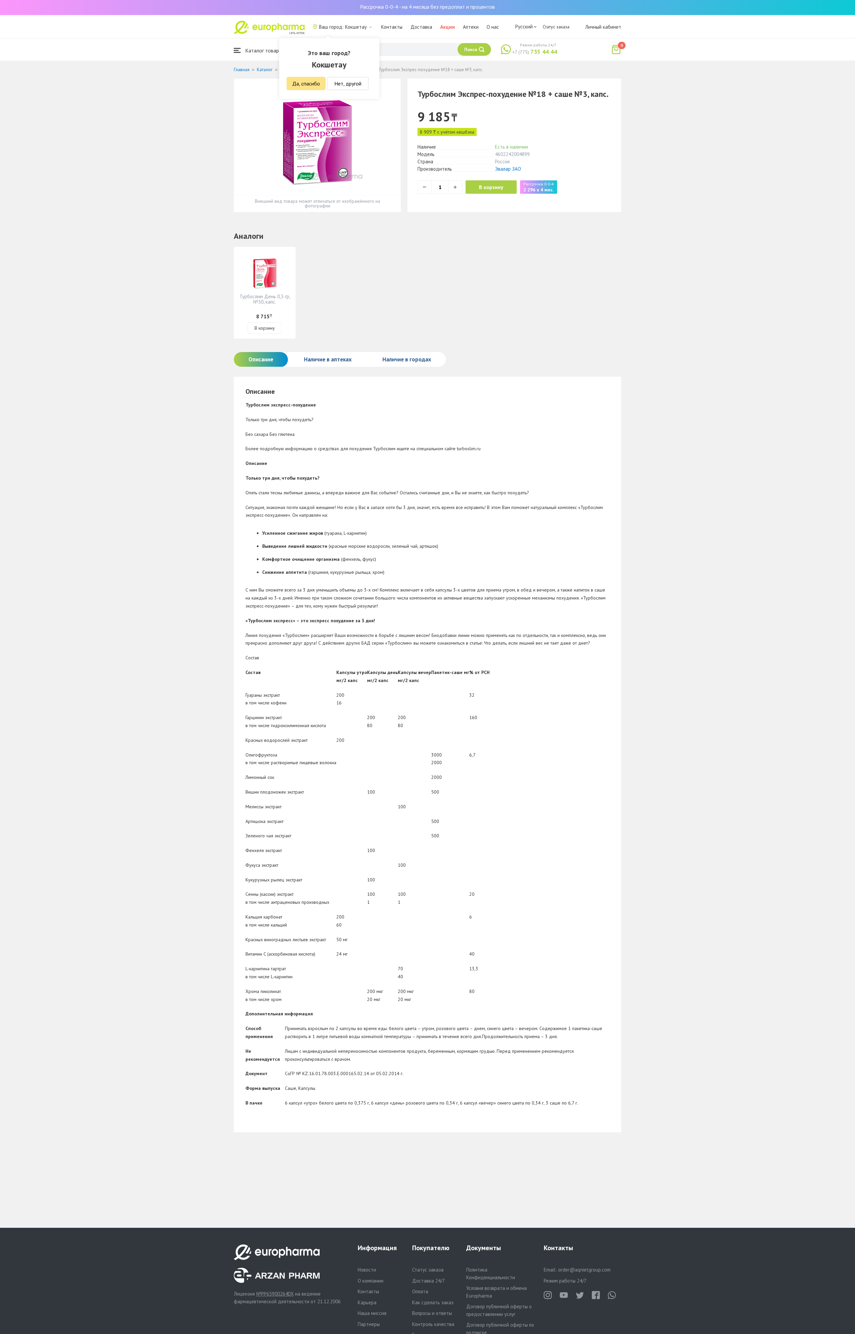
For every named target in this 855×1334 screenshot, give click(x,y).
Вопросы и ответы (432, 1313)
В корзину (491, 187)
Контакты (391, 27)
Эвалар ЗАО (508, 169)
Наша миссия (372, 1313)
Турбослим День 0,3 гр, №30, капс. (264, 299)
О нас (493, 27)
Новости (367, 1270)
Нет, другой (347, 83)
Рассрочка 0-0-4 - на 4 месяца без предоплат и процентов (427, 6)
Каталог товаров (264, 50)
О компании (370, 1281)
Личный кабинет (603, 27)
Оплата (420, 1291)
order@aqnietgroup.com (584, 1270)
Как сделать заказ (433, 1302)
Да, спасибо (306, 83)
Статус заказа (556, 27)
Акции (447, 27)
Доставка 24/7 (428, 1281)
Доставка (421, 27)
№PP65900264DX (275, 1294)
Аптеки (471, 27)
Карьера (367, 1302)
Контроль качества (433, 1324)
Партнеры (369, 1324)
